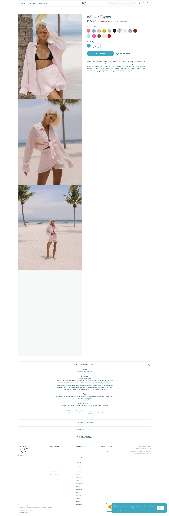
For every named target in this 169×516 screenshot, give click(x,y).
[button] (115, 21)
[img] (84, 3)
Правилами (135, 508)
